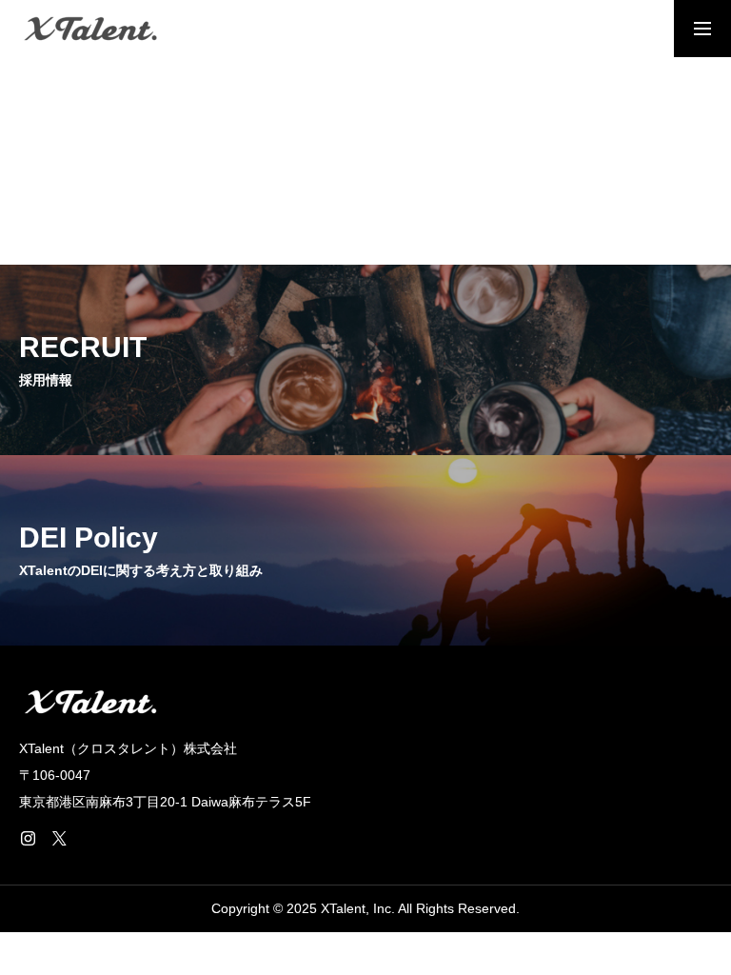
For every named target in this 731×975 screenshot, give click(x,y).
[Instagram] (27, 837)
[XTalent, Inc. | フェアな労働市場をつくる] (90, 28)
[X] (59, 837)
